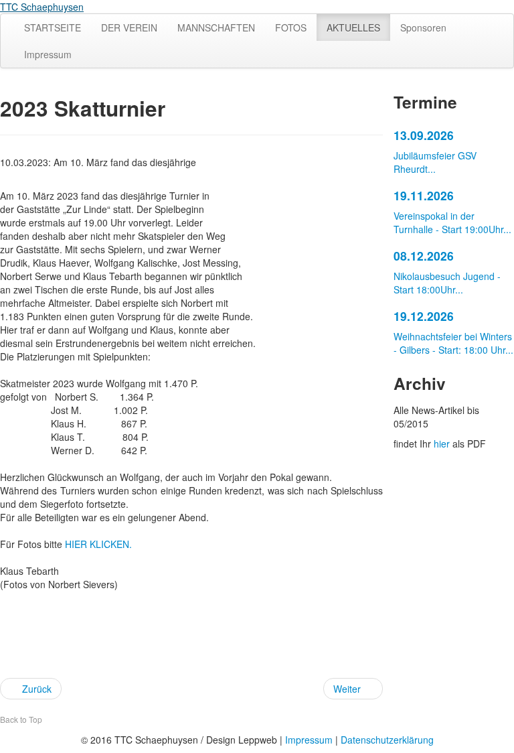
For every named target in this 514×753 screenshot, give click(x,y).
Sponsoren (423, 27)
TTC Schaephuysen (42, 6)
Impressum (48, 54)
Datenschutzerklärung (387, 739)
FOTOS (291, 27)
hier (442, 443)
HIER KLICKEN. (98, 544)
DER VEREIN (129, 27)
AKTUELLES (353, 27)
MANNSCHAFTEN (216, 27)
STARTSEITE (52, 27)
